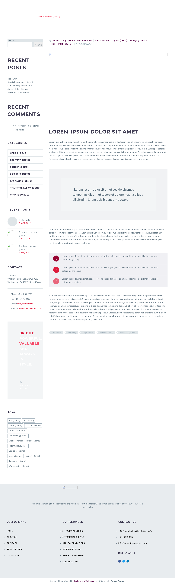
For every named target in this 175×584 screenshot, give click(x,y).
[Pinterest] (59, 341)
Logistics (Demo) (17, 450)
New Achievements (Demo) (20, 82)
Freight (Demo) (102, 40)
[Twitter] (55, 341)
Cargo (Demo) (68, 40)
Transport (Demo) (106, 332)
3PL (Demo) (56, 332)
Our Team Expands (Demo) (20, 85)
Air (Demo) (72, 332)
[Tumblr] (63, 341)
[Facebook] (51, 341)
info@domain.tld (25, 303)
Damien (55, 40)
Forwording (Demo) (18, 435)
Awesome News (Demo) (19, 92)
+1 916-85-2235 (25, 294)
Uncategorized (20, 195)
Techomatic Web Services (86, 580)
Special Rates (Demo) (18, 89)
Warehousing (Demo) (127, 332)
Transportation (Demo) (62, 43)
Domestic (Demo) (17, 430)
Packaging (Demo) (138, 40)
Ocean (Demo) (15, 455)
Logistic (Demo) (119, 40)
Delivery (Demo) (84, 40)
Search (11, 40)
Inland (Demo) (33, 440)
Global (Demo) (16, 440)
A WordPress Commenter (25, 125)
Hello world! (13, 78)
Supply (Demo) (33, 455)
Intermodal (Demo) (18, 445)
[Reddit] (70, 341)
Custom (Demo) (33, 425)
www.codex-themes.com (30, 308)
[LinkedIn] (66, 341)
